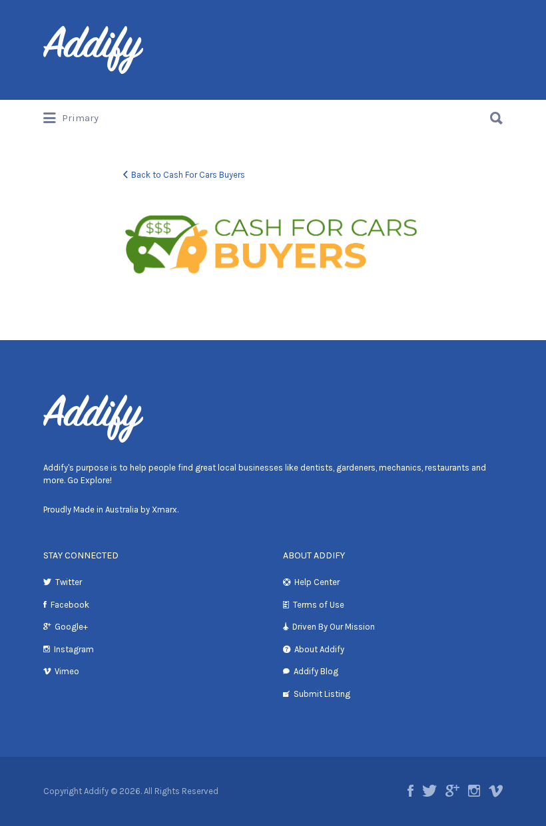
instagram (474, 791)
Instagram (74, 649)
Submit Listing (322, 694)
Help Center (317, 582)
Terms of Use (318, 605)
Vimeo (67, 671)
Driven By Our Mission (333, 627)
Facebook (70, 605)
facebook (410, 791)
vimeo (496, 791)
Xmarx (164, 510)
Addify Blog (316, 671)
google (452, 791)
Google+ (71, 627)
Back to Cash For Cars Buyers (188, 175)
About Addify (319, 649)
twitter (429, 791)
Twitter (68, 582)
